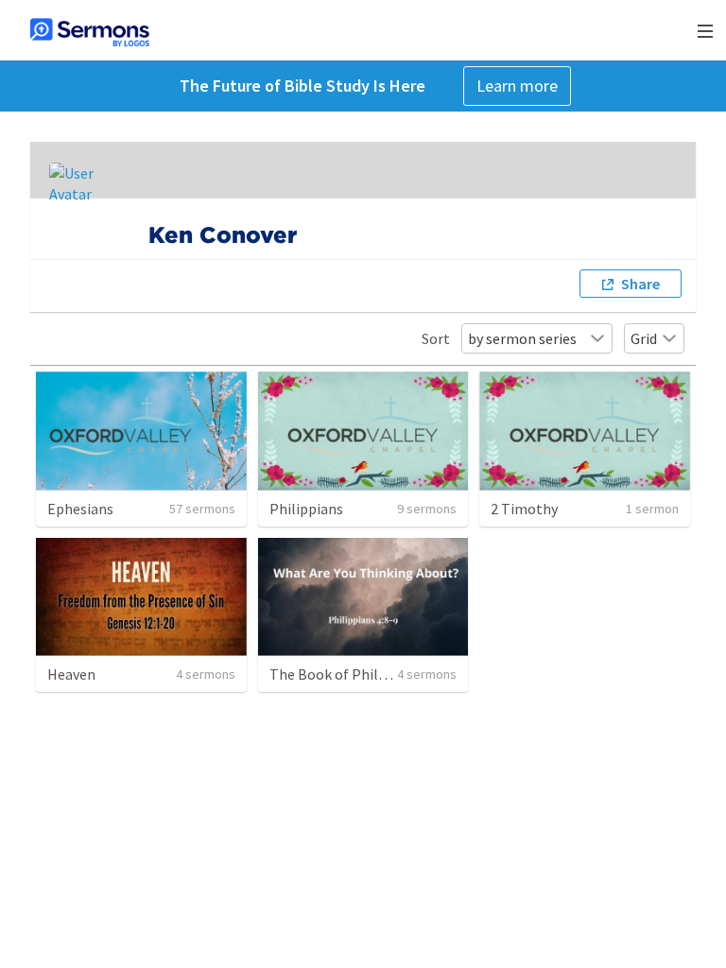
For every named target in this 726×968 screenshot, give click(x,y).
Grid (644, 338)
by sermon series (522, 338)
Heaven (71, 674)
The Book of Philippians (347, 674)
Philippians (306, 508)
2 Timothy (524, 508)
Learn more (517, 85)
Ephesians (80, 508)
